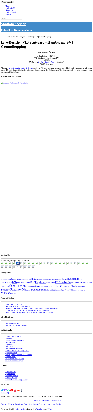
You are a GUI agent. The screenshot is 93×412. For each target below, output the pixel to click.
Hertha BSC (46, 286)
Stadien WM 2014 (7, 404)
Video (4, 292)
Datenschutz (46, 400)
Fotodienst (9, 338)
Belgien (26, 279)
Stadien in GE (10, 8)
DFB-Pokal (20, 282)
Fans (53, 282)
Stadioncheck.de (13, 24)
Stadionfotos (56, 400)
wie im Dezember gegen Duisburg (20, 68)
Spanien (27, 290)
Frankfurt (3, 286)
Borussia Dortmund (40, 279)
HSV (52, 286)
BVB (81, 279)
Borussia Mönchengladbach (53, 279)
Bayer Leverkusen (6, 279)
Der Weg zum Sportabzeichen (16, 325)
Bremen (64, 279)
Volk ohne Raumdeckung (14, 359)
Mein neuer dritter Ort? (13, 304)
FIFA (72, 282)
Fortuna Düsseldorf (81, 282)
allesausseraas (10, 342)
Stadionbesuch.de (11, 376)
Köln (62, 286)
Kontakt (8, 14)
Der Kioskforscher (12, 323)
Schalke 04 (17, 289)
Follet (50, 409)
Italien (56, 286)
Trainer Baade (10, 357)
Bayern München (17, 279)
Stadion (43, 289)
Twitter (67, 290)
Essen (48, 282)
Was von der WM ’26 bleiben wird (17, 306)
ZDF (18, 293)
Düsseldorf (29, 282)
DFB (14, 282)
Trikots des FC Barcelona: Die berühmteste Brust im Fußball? (27, 310)
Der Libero (9, 347)
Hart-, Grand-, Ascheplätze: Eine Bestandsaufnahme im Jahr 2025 (29, 312)
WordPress (40, 409)
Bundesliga (73, 278)
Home (7, 6)
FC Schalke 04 (63, 282)
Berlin (32, 278)
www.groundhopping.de (14, 361)
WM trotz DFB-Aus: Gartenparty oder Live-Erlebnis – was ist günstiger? (31, 308)
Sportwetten (50, 404)
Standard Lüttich (51, 290)
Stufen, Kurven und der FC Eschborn (18, 355)
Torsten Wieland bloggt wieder (16, 380)
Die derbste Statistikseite (14, 349)
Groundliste (9, 10)
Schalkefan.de (10, 372)
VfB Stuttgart (73, 290)
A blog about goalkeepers (14, 340)
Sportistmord (10, 374)
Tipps (62, 290)
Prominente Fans (21, 404)
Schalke (5, 289)
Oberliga (74, 286)
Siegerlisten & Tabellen (37, 404)
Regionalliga (81, 286)
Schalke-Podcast (11, 378)
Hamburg (38, 286)
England (40, 282)
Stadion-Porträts (11, 12)
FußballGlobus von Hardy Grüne (17, 351)
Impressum (36, 400)
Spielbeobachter (11, 353)
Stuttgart (58, 290)
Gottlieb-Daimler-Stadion (47, 62)
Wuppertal (12, 293)
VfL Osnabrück (81, 290)
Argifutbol (9, 344)
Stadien (35, 289)
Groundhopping (30, 286)
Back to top (5, 393)
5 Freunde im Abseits (13, 336)
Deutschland (6, 282)
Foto (90, 282)
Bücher (59, 404)
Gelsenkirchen (16, 285)
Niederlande (67, 286)
